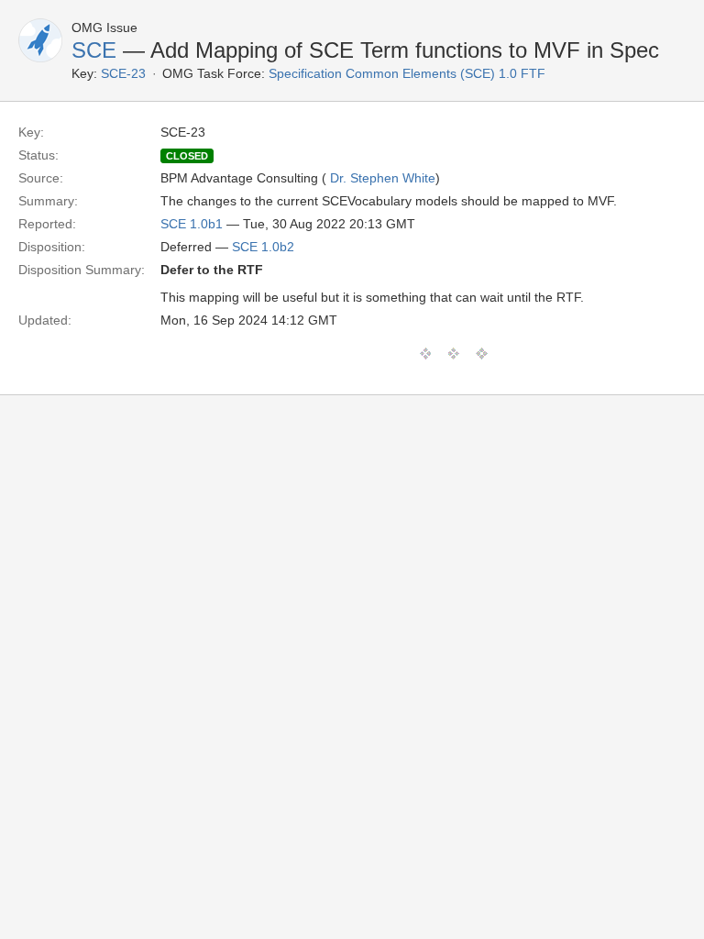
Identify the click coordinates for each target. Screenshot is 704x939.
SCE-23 (123, 73)
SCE (94, 50)
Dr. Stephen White (382, 178)
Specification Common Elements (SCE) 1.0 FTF (407, 73)
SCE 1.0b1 (191, 223)
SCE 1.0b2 (263, 246)
